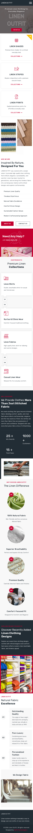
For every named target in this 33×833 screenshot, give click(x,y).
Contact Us (16, 29)
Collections (15, 56)
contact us (23, 223)
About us (7, 223)
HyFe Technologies (20, 830)
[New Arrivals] (16, 674)
